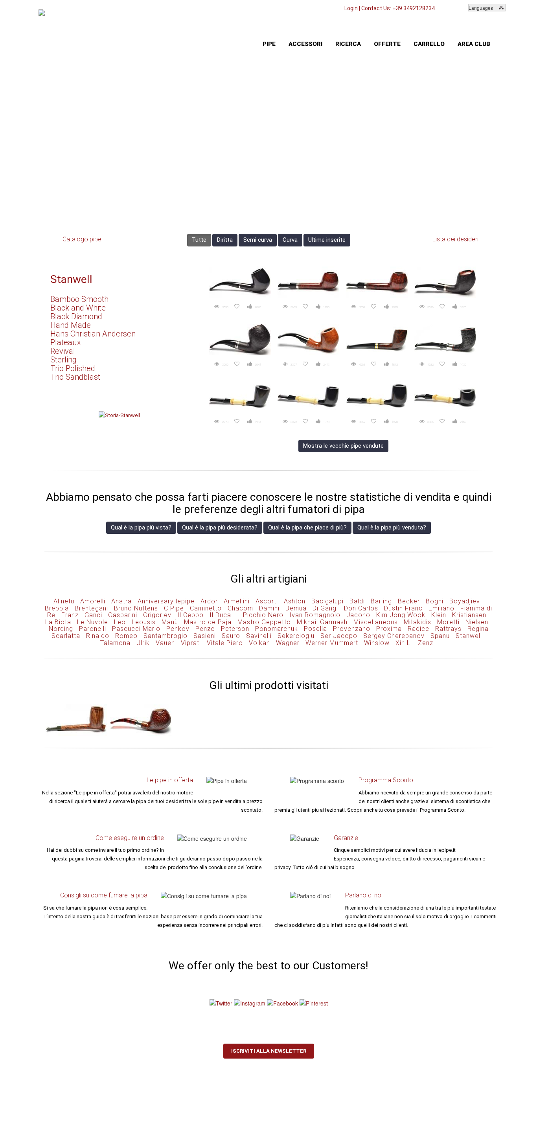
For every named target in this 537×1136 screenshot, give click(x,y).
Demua (296, 608)
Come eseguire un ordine (130, 838)
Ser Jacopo (338, 636)
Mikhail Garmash (322, 622)
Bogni (434, 601)
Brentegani (91, 608)
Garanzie (346, 838)
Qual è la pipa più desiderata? (219, 527)
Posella (315, 628)
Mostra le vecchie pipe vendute (343, 445)
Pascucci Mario (136, 628)
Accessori (305, 44)
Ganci (93, 615)
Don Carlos (361, 608)
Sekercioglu (296, 636)
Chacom (240, 608)
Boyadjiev (464, 601)
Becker (409, 601)
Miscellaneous (375, 622)
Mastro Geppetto (264, 622)
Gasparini (122, 615)
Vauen (165, 643)
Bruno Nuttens (136, 608)
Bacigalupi (327, 601)
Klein (438, 615)
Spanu (440, 636)
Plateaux (65, 342)
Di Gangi (325, 608)
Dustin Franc (403, 608)
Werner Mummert (331, 643)
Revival (62, 351)
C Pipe (174, 608)
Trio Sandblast (75, 377)
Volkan (259, 643)
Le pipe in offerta (170, 780)
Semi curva (257, 239)
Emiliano (441, 608)
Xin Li (403, 643)
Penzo (205, 628)
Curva (290, 239)
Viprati (191, 643)
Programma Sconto (386, 780)
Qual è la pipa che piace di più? (307, 527)
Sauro (231, 636)
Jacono (358, 615)
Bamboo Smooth (79, 299)
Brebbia (57, 608)
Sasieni (204, 636)
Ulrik (143, 643)
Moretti (448, 622)
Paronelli (92, 628)
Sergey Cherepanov (394, 636)
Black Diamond (76, 316)
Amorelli (92, 601)
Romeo (126, 636)
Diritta (225, 239)
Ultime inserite (327, 239)
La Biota (58, 622)
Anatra (121, 601)
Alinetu (63, 601)
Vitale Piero (225, 643)
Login (351, 8)
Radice (418, 628)
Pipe (269, 44)
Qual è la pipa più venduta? (391, 527)
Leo (120, 622)
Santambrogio (165, 636)
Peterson (235, 628)
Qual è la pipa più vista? (141, 527)
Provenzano (351, 628)
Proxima (389, 628)
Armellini (237, 601)
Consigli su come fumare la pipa (103, 895)
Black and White (78, 307)
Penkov (177, 628)
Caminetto (206, 608)
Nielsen (476, 622)
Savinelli (259, 636)
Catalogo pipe (82, 239)
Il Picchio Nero (260, 615)
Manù (170, 622)
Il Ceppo (190, 615)
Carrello (429, 44)
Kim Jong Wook (400, 615)
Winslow (377, 643)
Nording (61, 628)
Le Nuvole (92, 622)
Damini (269, 608)
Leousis (144, 622)
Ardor (209, 601)
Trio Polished (72, 368)
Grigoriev (157, 615)
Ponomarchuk (276, 628)
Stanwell (71, 279)
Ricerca (348, 44)
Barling (381, 601)
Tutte (199, 239)
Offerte (387, 44)
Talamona (115, 643)
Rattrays (448, 628)
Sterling (63, 359)
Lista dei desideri (455, 239)
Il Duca (220, 615)
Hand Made (70, 325)
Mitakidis (417, 622)
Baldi (357, 601)
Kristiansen (469, 615)
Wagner (288, 643)
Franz (70, 615)
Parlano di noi (364, 895)
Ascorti (267, 601)
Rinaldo (97, 636)
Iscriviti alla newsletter (268, 1051)
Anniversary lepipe (166, 601)
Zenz (425, 643)
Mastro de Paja (208, 622)
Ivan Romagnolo (314, 615)
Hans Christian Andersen (93, 333)
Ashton (294, 601)
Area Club (474, 44)
